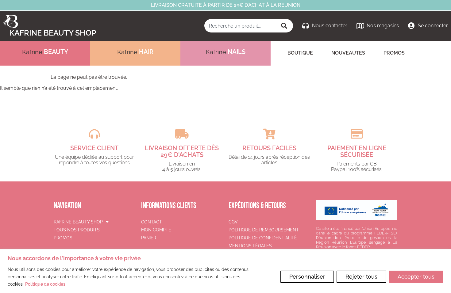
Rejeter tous (361, 276)
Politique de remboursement (264, 229)
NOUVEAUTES (348, 53)
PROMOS (394, 53)
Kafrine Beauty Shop (52, 32)
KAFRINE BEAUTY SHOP (78, 221)
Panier (148, 237)
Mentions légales (250, 245)
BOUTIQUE (300, 53)
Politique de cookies (45, 284)
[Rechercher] (284, 25)
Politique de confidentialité (263, 237)
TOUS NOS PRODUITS (77, 229)
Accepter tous (416, 276)
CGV (233, 221)
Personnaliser (307, 276)
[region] (225, 271)
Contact (151, 221)
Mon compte (156, 229)
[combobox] (240, 25)
